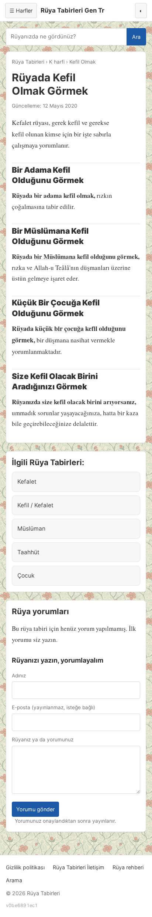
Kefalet (27, 481)
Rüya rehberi (128, 867)
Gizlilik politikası (25, 867)
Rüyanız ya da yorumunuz (42, 739)
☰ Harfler (21, 10)
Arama (14, 880)
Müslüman (31, 528)
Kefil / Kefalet (35, 505)
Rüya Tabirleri (28, 62)
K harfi (57, 62)
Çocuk (26, 575)
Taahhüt (28, 552)
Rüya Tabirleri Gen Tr (72, 10)
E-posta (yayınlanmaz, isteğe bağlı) (53, 707)
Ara (136, 37)
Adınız (19, 676)
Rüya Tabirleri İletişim (78, 867)
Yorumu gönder (35, 809)
